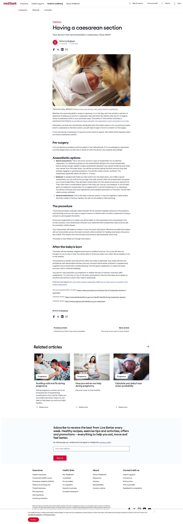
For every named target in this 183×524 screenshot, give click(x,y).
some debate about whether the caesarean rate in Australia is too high (100, 121)
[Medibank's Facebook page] (129, 509)
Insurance (24, 4)
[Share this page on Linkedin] (62, 49)
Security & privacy (70, 488)
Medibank (71, 41)
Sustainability (98, 485)
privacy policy (105, 442)
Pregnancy (57, 22)
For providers (68, 481)
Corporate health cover (42, 478)
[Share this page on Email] (66, 49)
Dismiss (33, 520)
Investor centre (99, 488)
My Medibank (68, 474)
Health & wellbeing (55, 4)
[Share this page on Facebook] (54, 49)
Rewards (35, 10)
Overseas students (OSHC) (43, 481)
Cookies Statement (35, 515)
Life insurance (38, 495)
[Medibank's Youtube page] (149, 509)
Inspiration (22, 10)
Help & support (137, 3)
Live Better (67, 478)
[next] (148, 346)
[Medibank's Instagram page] (139, 509)
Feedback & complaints (132, 488)
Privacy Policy (50, 515)
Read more (43, 407)
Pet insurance (37, 491)
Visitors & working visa (41, 485)
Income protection (40, 498)
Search (167, 3)
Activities (48, 10)
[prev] (144, 346)
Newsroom (97, 478)
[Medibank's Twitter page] (134, 509)
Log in (179, 3)
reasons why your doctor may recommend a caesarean (95, 109)
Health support (37, 4)
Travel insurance (39, 488)
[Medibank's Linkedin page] (144, 509)
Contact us (127, 478)
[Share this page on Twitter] (58, 49)
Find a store (127, 481)
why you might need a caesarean (82, 282)
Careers (96, 481)
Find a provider (152, 3)
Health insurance (39, 474)
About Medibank (73, 4)
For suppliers (68, 485)
